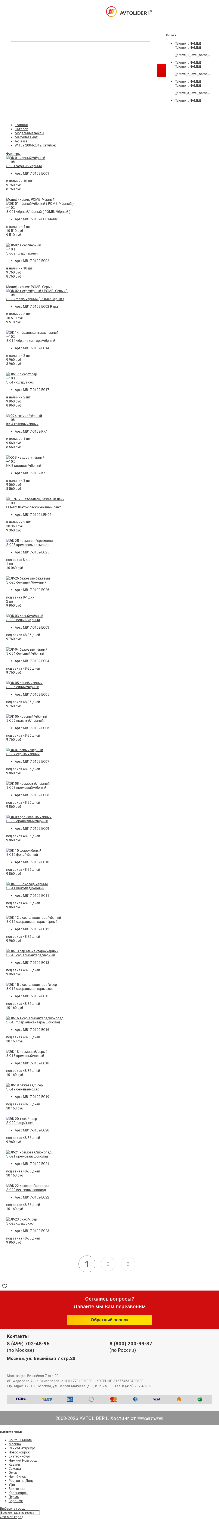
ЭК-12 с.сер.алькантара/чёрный (32, 922)
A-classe (21, 141)
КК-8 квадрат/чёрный (23, 466)
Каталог (21, 129)
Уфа (12, 1485)
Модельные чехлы (29, 133)
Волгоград (17, 1489)
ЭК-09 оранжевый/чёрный (27, 821)
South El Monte (20, 1440)
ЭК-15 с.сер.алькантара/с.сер (29, 989)
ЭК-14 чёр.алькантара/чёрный (30, 341)
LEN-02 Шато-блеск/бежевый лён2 (33, 507)
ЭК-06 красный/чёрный (25, 721)
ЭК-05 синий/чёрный (22, 687)
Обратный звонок (109, 1319)
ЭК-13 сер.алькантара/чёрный (30, 955)
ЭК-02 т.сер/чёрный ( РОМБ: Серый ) (35, 299)
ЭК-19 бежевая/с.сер (22, 1089)
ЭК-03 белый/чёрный (23, 620)
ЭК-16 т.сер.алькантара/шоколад (33, 1022)
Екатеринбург (19, 1456)
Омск (13, 1473)
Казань (14, 1464)
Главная (21, 125)
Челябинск (17, 1477)
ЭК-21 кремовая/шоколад (27, 1156)
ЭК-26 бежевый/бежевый (26, 582)
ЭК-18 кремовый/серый (25, 1056)
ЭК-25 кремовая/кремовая (27, 545)
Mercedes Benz (26, 137)
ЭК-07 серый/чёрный (23, 754)
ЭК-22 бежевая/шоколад (26, 1190)
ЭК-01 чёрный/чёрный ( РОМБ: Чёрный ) (38, 212)
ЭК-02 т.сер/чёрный (22, 253)
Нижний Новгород (23, 1460)
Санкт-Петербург (22, 1448)
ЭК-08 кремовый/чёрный (26, 788)
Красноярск (18, 1493)
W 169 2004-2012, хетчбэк (35, 145)
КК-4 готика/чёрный (22, 424)
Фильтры (13, 154)
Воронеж (16, 1501)
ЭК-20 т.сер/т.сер (20, 1123)
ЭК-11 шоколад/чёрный (25, 888)
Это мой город (11, 1517)
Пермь (14, 1497)
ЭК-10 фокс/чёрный (22, 855)
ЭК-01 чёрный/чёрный (24, 166)
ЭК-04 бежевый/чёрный (25, 653)
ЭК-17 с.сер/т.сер (20, 382)
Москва (15, 1444)
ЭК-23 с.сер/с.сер (20, 1223)
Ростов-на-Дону (21, 1481)
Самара (15, 1468)
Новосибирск (19, 1452)
